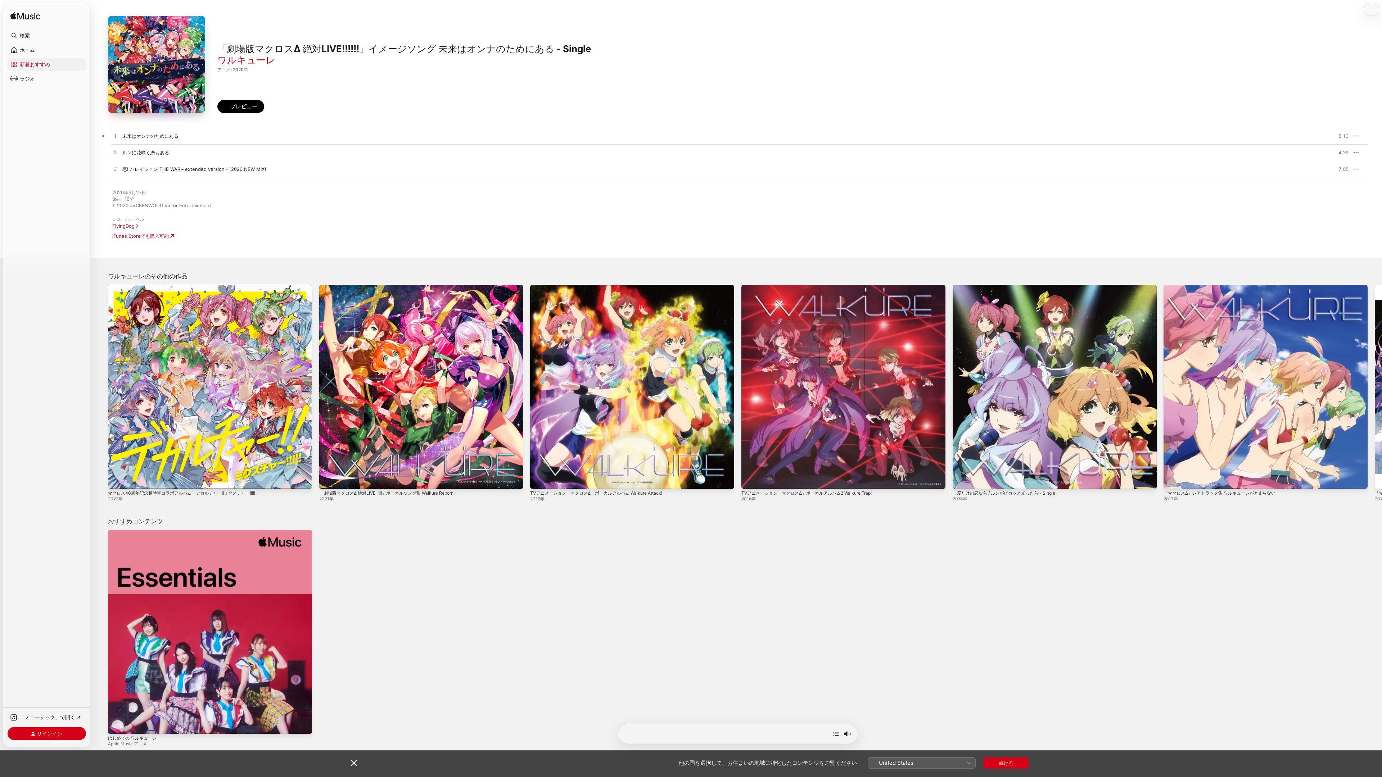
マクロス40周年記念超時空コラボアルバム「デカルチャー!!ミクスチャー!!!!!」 (191, 288)
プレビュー (1340, 136)
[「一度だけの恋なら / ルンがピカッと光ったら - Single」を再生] (961, 479)
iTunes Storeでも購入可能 (140, 236)
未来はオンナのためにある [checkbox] (150, 136)
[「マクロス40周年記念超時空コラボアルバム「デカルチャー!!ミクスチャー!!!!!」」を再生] (117, 479)
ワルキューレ (246, 59)
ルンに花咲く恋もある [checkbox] (145, 152)
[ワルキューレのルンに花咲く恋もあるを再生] (115, 153)
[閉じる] (354, 763)
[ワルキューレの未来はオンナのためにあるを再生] (115, 136)
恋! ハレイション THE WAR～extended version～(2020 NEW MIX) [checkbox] (194, 169)
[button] (47, 35)
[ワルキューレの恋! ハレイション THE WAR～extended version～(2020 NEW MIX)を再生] (115, 169)
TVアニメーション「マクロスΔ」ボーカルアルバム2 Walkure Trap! (812, 288)
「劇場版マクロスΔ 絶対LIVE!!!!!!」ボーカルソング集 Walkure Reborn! (394, 288)
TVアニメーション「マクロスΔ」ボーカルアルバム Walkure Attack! (602, 288)
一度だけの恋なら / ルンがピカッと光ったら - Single (1009, 288)
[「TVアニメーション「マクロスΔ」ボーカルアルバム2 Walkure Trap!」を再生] (750, 479)
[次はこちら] (836, 734)
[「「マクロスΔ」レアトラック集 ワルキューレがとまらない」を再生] (1172, 479)
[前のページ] (101, 386)
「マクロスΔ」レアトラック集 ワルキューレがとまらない (1224, 288)
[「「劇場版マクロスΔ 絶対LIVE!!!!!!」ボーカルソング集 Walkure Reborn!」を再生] (328, 479)
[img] (25, 16)
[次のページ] (1375, 386)
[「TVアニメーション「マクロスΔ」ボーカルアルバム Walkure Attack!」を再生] (539, 479)
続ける (1006, 763)
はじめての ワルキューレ (134, 533)
